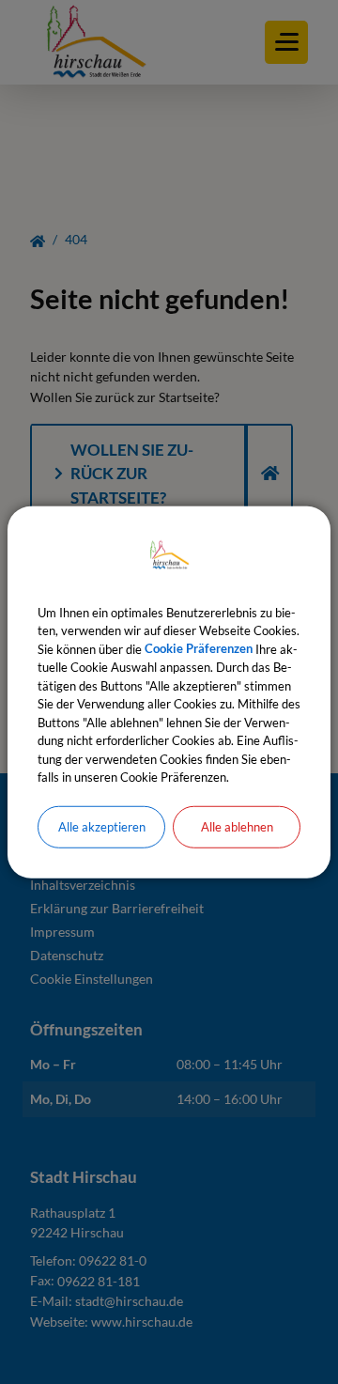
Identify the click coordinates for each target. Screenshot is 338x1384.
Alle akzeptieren (102, 825)
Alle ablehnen (237, 825)
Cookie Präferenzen (199, 648)
